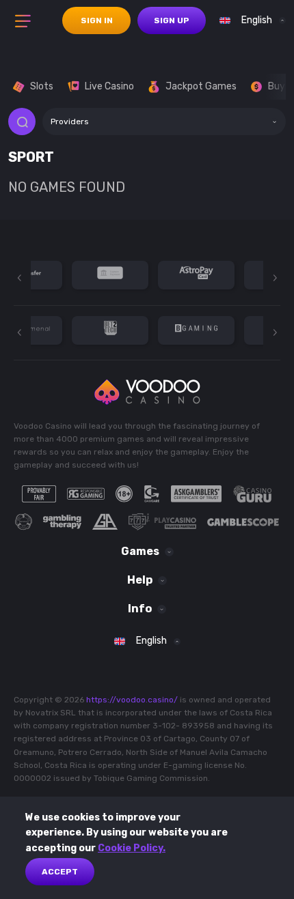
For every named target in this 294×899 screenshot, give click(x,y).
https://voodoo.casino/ (132, 699)
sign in (97, 20)
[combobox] (249, 20)
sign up (171, 20)
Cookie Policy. (131, 848)
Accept (60, 871)
